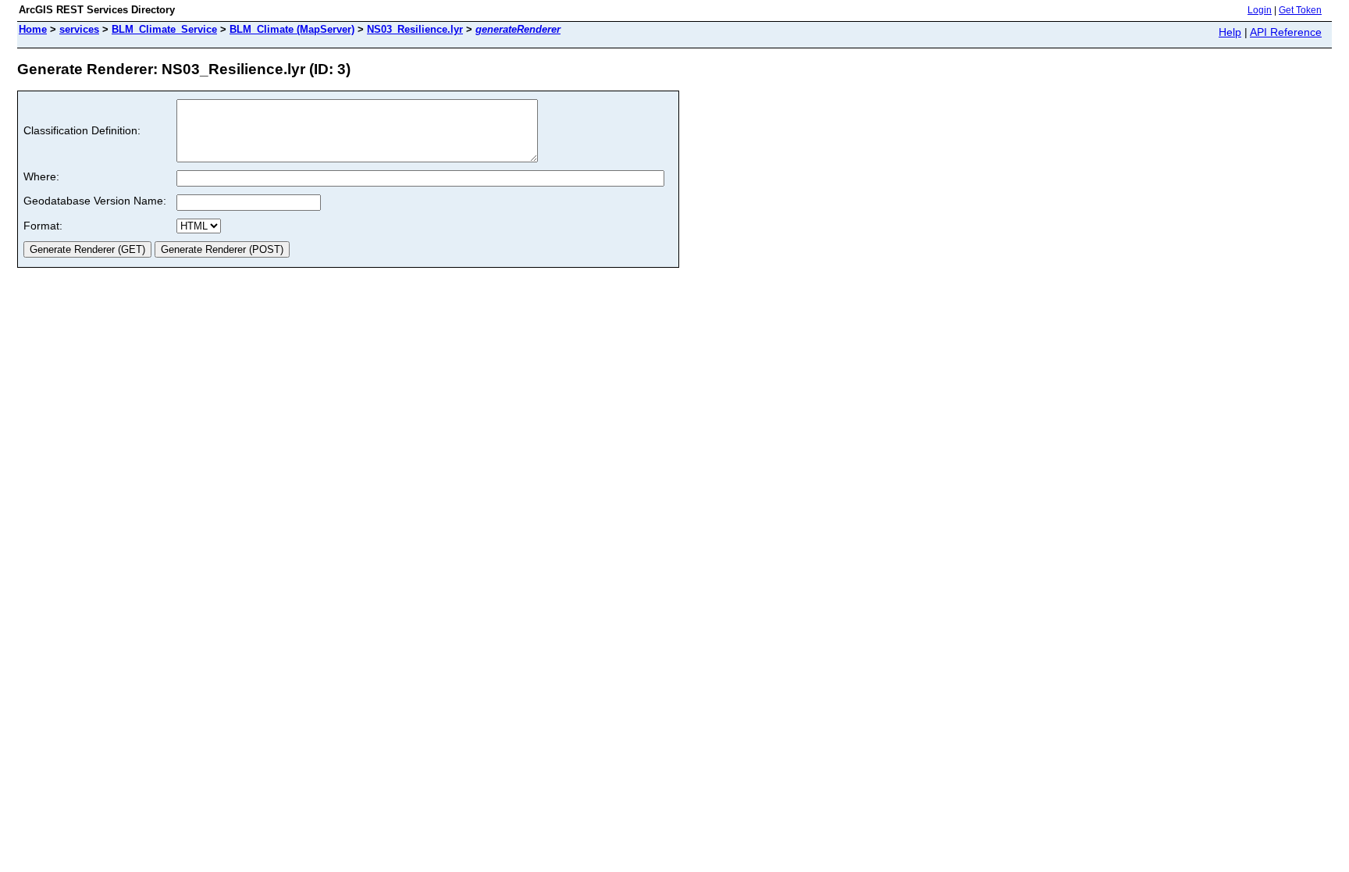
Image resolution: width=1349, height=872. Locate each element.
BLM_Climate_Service (164, 29)
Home (33, 29)
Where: (41, 176)
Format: (42, 225)
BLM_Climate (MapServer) (292, 29)
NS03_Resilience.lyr (415, 29)
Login (1260, 10)
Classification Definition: (82, 130)
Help (1230, 32)
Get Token (1300, 10)
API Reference (1286, 32)
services (79, 29)
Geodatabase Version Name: (94, 200)
